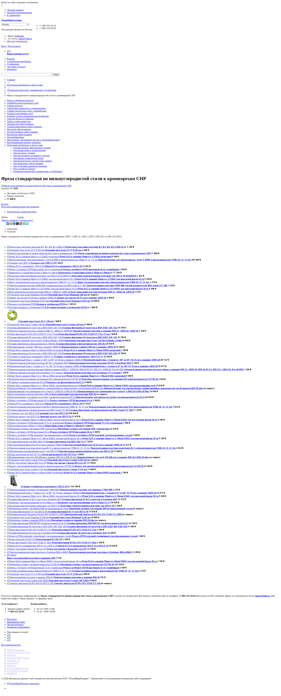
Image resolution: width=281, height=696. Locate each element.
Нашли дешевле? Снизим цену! (17, 220)
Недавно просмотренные (19, 12)
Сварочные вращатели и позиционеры (26, 108)
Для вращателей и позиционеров (29, 150)
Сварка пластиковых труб (20, 113)
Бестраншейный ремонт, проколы (24, 142)
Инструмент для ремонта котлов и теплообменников (33, 140)
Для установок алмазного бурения (30, 166)
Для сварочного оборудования (28, 163)
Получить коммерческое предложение (20, 207)
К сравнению (13, 15)
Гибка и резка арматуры (19, 121)
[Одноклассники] (11, 223)
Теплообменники (15, 137)
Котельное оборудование (19, 134)
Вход (3, 46)
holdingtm (19, 36)
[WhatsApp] (24, 223)
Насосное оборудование (19, 129)
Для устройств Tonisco (24, 169)
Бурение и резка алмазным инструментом (28, 116)
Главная (11, 79)
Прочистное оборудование (20, 124)
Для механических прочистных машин (32, 161)
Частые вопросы (15, 624)
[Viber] (20, 223)
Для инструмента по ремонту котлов (31, 155)
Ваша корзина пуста (18, 54)
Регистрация (14, 46)
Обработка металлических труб (22, 103)
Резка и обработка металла (20, 100)
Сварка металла (15, 105)
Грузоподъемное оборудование (22, 132)
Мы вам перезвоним (17, 41)
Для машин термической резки (28, 158)
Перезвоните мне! (16, 622)
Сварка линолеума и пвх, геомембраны (26, 111)
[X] (17, 223)
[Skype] (27, 223)
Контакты (12, 619)
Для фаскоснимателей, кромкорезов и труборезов (31, 90)
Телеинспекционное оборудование (24, 126)
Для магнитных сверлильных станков (32, 148)
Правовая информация (18, 627)
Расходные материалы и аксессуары (25, 85)
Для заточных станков (24, 153)
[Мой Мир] (14, 223)
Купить (4, 204)
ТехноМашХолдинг (11, 20)
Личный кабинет (15, 10)
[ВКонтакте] (7, 223)
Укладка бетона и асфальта (20, 119)
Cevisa (20, 217)
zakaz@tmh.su (25, 38)
